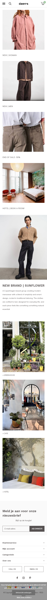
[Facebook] (17, 578)
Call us (12, 569)
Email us (34, 569)
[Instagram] (23, 578)
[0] (42, 3)
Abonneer (37, 528)
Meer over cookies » (24, 597)
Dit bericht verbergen (23, 593)
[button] (4, 3)
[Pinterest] (30, 578)
